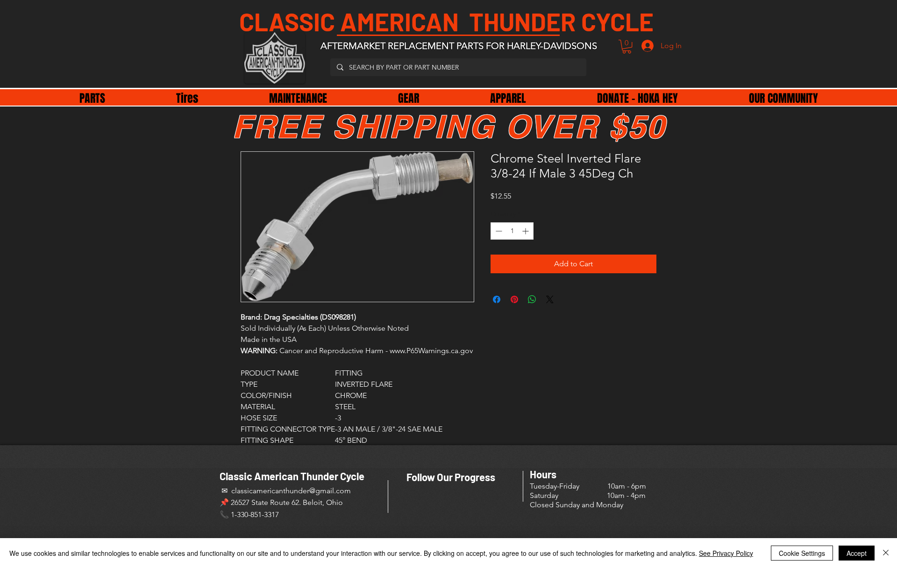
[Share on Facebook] (496, 299)
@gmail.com (330, 490)
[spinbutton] (512, 231)
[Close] (885, 553)
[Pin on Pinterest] (514, 299)
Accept (857, 553)
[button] (627, 46)
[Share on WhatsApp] (532, 299)
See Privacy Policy (726, 553)
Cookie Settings (802, 553)
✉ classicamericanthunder (264, 490)
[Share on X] (549, 299)
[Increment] (526, 231)
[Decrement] (498, 231)
